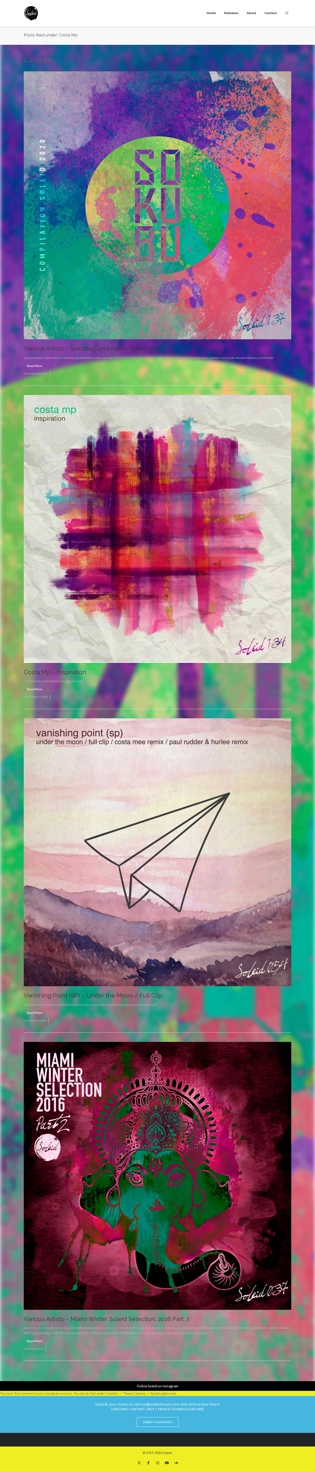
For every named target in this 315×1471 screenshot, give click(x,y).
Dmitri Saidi (152, 1327)
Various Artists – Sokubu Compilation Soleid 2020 (93, 348)
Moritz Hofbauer (184, 357)
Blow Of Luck (64, 1327)
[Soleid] (31, 13)
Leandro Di (258, 1327)
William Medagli (246, 357)
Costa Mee (108, 1327)
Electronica (65, 357)
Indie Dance (227, 1327)
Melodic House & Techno (119, 357)
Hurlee (94, 1004)
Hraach (213, 1327)
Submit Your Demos (158, 1422)
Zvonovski (266, 357)
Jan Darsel (243, 1327)
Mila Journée (146, 357)
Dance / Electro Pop (50, 1004)
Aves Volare (46, 1327)
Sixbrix (214, 357)
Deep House (72, 1004)
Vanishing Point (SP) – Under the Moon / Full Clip (93, 995)
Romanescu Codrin (137, 1333)
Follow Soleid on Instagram (157, 1386)
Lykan (97, 357)
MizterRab (73, 1333)
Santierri (157, 1333)
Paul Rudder (108, 1004)
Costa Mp (50, 357)
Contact (270, 13)
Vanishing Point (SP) (143, 1004)
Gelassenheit (84, 357)
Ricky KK (117, 1333)
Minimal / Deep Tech (52, 1333)
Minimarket (163, 357)
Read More (34, 366)
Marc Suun (31, 1333)
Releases (231, 13)
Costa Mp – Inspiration (55, 672)
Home (211, 13)
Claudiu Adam (33, 357)
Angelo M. (30, 1327)
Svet (189, 1333)
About (251, 13)
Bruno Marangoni (87, 1327)
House (84, 1004)
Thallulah (227, 357)
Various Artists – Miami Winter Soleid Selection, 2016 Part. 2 (106, 1319)
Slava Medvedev (174, 1333)
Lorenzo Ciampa (278, 1327)
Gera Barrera (189, 1327)
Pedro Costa (89, 1333)
